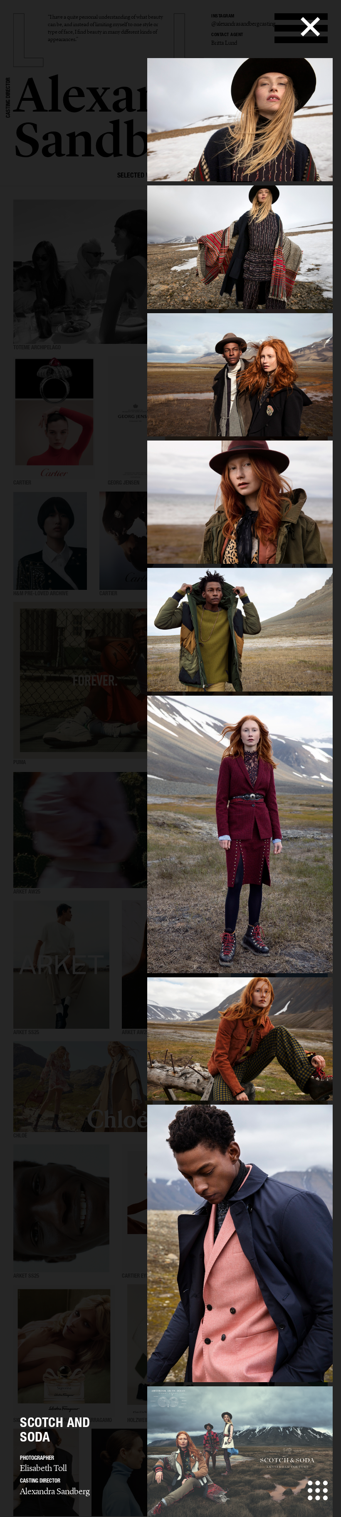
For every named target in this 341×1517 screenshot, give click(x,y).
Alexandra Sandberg (55, 1491)
